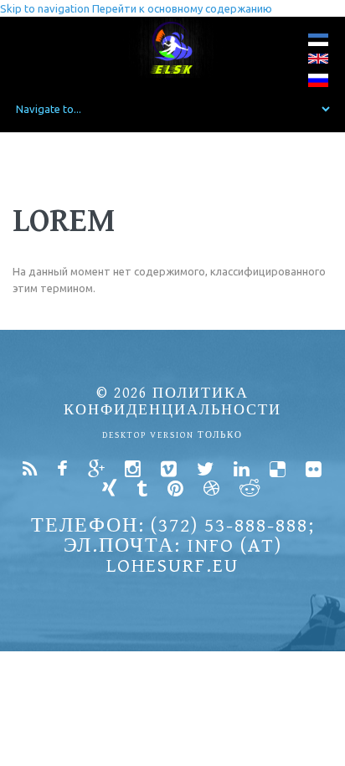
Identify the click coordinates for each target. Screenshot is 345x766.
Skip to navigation (45, 8)
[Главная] (173, 47)
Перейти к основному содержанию (182, 8)
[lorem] (318, 43)
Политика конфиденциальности (172, 401)
